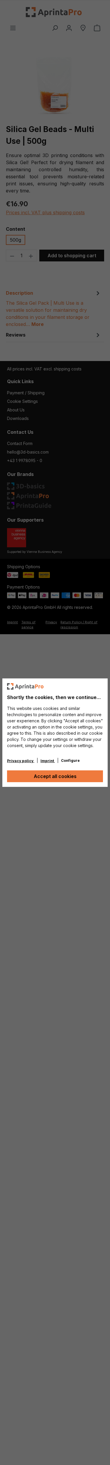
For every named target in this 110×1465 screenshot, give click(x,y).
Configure (70, 760)
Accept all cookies (55, 776)
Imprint (47, 761)
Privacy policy (20, 761)
